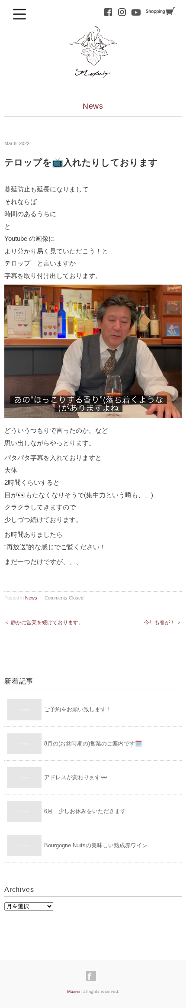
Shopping (160, 11)
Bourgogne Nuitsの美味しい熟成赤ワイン (96, 845)
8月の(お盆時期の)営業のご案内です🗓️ (93, 743)
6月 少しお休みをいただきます (85, 811)
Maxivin (74, 991)
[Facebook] (93, 976)
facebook (108, 12)
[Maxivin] (93, 33)
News (93, 106)
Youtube (136, 12)
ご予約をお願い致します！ (78, 709)
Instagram (122, 12)
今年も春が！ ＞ (163, 622)
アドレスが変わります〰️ (75, 777)
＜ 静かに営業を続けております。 (43, 622)
